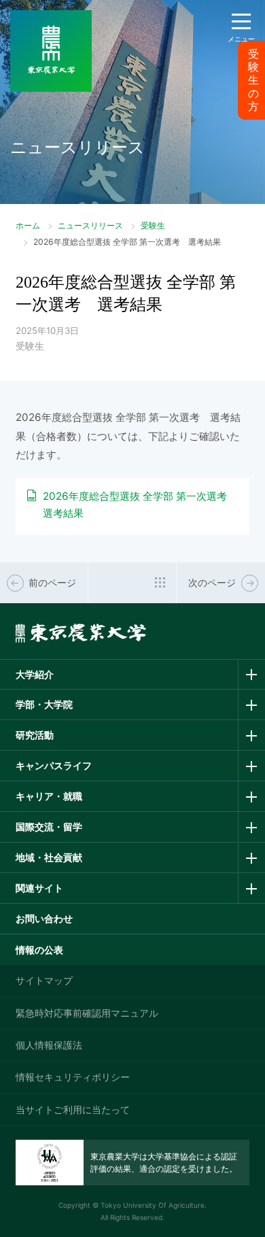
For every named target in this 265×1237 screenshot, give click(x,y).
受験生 (153, 225)
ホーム (28, 225)
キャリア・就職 (49, 796)
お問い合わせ (44, 918)
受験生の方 (253, 80)
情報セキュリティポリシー (73, 1077)
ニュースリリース (90, 225)
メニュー (241, 39)
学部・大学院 (44, 704)
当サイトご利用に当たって (73, 1109)
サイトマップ (44, 980)
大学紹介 (35, 674)
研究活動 (35, 735)
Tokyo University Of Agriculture (153, 1205)
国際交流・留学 (49, 826)
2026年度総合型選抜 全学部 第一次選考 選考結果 (140, 505)
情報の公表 (39, 949)
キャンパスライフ (54, 765)
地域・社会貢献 (49, 857)
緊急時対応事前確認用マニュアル (87, 1013)
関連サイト (39, 888)
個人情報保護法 (49, 1045)
